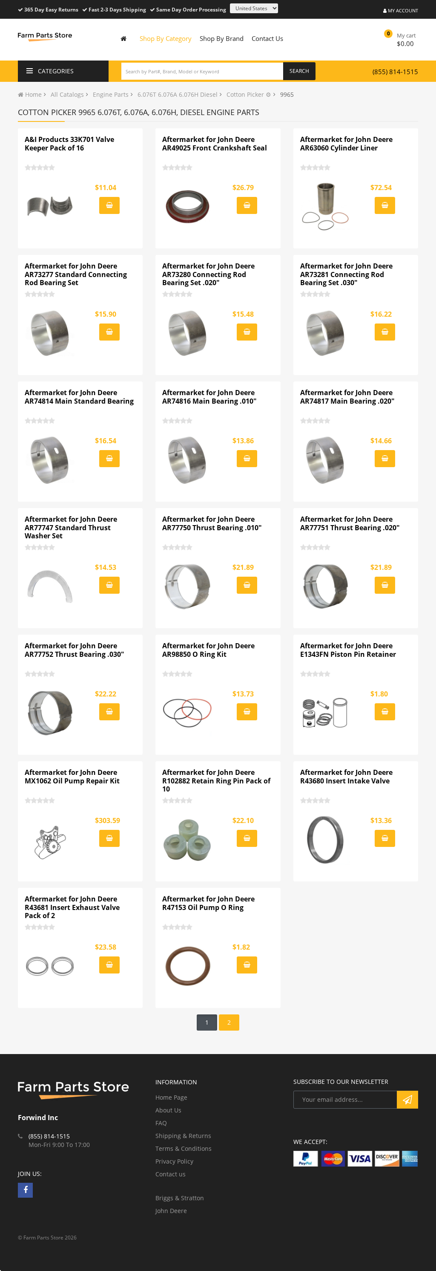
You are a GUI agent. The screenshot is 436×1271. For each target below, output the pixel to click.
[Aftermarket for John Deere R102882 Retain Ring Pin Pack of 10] (188, 839)
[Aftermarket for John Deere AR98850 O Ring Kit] (188, 713)
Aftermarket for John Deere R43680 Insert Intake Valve (346, 777)
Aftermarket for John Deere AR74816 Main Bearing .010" (209, 397)
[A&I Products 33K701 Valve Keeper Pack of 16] (50, 206)
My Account (402, 10)
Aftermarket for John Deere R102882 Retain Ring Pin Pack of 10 (216, 781)
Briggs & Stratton (179, 1198)
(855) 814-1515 (395, 71)
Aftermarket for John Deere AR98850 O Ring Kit (208, 650)
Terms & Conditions (183, 1148)
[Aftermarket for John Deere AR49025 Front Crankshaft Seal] (188, 206)
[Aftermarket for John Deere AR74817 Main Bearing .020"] (326, 459)
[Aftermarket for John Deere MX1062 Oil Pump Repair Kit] (50, 839)
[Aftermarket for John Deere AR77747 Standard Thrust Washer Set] (50, 586)
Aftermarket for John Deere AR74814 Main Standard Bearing (79, 397)
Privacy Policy (174, 1161)
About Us (168, 1110)
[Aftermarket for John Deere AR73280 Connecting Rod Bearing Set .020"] (188, 333)
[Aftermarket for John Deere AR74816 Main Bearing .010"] (188, 459)
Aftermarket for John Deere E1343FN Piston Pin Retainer (348, 650)
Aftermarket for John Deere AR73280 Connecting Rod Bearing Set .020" (208, 274)
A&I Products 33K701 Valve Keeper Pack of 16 (69, 144)
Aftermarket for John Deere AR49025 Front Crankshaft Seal (214, 144)
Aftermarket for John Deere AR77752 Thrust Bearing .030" (74, 650)
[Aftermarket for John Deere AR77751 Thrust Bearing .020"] (326, 586)
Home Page (171, 1097)
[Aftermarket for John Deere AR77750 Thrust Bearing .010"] (188, 586)
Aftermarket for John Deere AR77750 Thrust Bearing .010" (212, 523)
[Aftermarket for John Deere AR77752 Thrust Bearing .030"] (50, 713)
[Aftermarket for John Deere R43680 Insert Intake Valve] (326, 839)
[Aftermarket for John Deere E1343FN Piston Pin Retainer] (326, 713)
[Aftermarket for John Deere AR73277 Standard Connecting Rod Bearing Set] (50, 333)
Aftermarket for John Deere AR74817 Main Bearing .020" (347, 397)
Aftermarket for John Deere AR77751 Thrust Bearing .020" (350, 523)
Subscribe (407, 1100)
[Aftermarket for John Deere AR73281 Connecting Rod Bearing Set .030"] (326, 333)
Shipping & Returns (183, 1136)
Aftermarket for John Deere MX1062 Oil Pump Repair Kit (72, 777)
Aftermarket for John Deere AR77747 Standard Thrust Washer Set (71, 527)
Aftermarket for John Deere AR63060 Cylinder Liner (346, 144)
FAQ (161, 1123)
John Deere (171, 1211)
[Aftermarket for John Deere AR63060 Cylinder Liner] (326, 206)
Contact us (170, 1174)
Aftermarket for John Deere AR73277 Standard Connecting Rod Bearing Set (76, 274)
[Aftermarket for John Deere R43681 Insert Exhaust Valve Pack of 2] (50, 966)
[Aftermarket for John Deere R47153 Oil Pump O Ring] (188, 966)
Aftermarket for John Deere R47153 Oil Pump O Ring (208, 903)
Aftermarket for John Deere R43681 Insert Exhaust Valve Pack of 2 (72, 907)
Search (299, 71)
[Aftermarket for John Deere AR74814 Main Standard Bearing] (50, 459)
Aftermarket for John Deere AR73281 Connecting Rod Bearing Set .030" (346, 274)
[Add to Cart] (109, 205)
